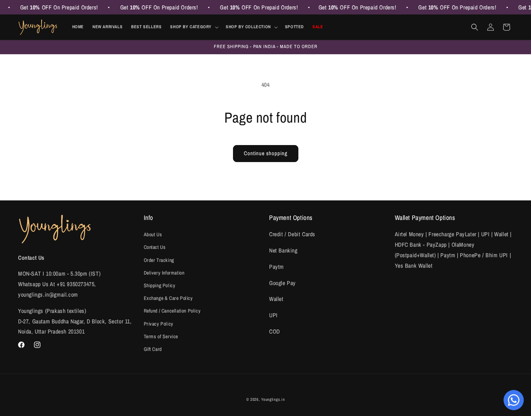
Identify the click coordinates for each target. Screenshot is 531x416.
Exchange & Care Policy (168, 298)
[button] (193, 27)
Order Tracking (159, 260)
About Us (153, 234)
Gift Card (153, 349)
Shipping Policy (160, 285)
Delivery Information (164, 272)
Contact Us (155, 247)
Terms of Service (161, 336)
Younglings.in (273, 399)
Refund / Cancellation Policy (172, 310)
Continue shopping (266, 153)
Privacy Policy (158, 324)
